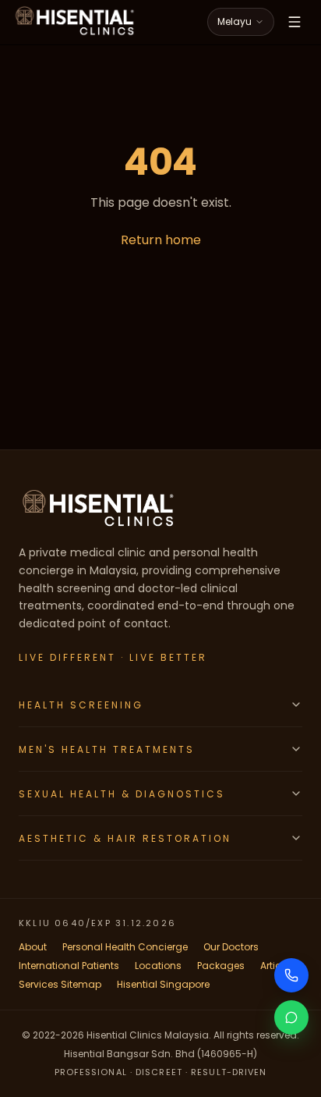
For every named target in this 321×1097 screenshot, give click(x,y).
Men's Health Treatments (107, 749)
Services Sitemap (60, 984)
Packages (221, 965)
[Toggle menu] (294, 22)
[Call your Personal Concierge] (291, 975)
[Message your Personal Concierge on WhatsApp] (291, 1017)
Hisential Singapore (163, 984)
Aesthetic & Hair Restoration (125, 838)
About (33, 946)
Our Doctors (231, 946)
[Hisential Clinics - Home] (74, 22)
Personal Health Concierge (125, 946)
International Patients (69, 965)
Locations (158, 965)
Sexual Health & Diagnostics (122, 794)
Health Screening (81, 705)
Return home (161, 240)
